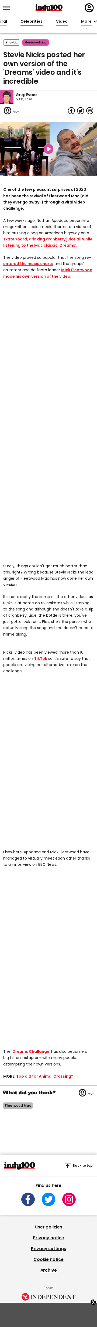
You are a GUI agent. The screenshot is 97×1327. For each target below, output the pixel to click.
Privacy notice (48, 1238)
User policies (48, 1227)
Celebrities (31, 21)
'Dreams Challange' (31, 1051)
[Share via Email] (89, 110)
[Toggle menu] (8, 8)
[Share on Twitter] (80, 110)
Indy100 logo (49, 8)
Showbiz (12, 42)
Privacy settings (48, 1248)
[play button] (48, 149)
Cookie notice (48, 1259)
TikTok (40, 658)
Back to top (83, 1165)
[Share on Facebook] (71, 110)
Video (62, 21)
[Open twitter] (48, 1199)
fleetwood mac (35, 42)
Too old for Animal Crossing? (44, 1076)
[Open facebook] (28, 1199)
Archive (48, 1270)
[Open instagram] (69, 1199)
